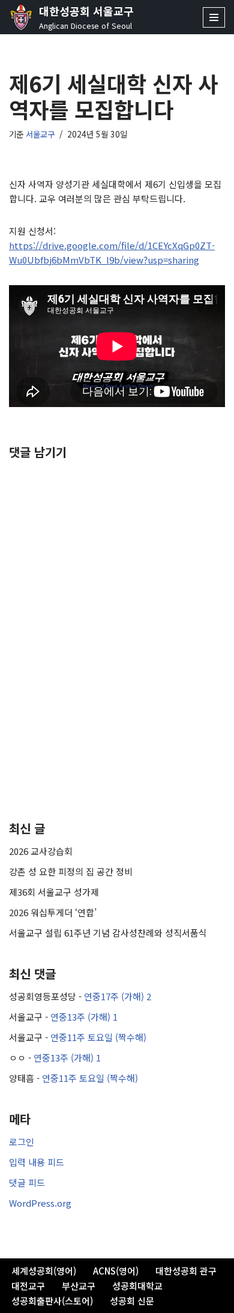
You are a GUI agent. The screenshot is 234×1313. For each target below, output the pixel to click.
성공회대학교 (137, 1285)
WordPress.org (40, 1203)
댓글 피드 (27, 1182)
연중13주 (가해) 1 (84, 1016)
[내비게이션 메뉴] (214, 17)
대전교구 (28, 1285)
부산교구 (78, 1285)
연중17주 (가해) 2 (117, 996)
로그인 (21, 1141)
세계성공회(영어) (43, 1270)
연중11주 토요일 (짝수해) (98, 1037)
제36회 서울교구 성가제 (54, 892)
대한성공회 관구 (186, 1270)
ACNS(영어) (116, 1270)
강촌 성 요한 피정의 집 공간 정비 (71, 871)
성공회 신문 (132, 1300)
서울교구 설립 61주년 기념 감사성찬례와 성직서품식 (108, 932)
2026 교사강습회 (41, 851)
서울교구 (40, 134)
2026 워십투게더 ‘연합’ (53, 912)
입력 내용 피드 (36, 1162)
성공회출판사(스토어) (52, 1300)
